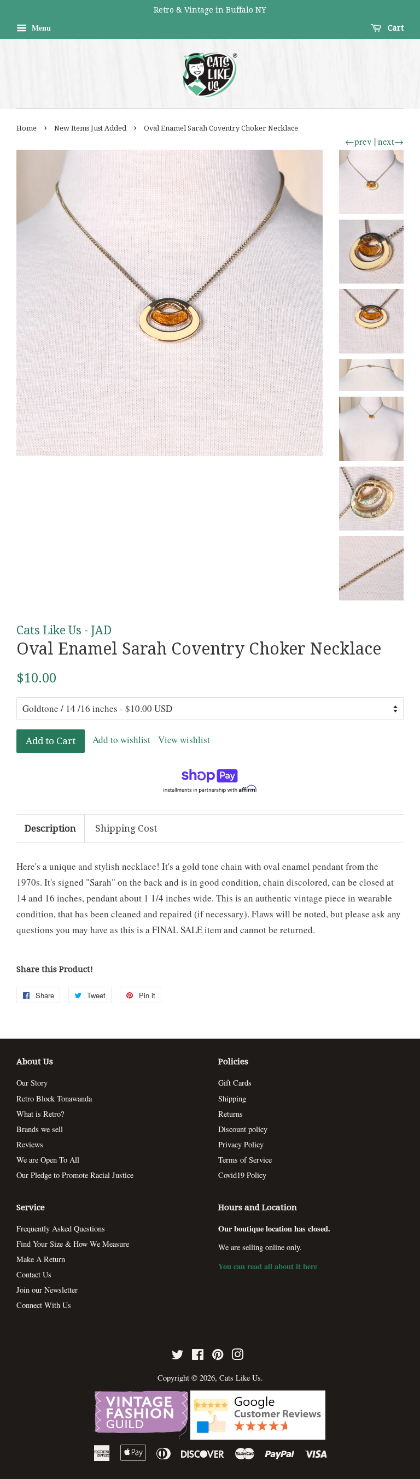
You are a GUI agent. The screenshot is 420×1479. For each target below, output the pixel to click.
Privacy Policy (241, 1144)
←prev (358, 141)
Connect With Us (43, 1305)
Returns (230, 1114)
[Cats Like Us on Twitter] (178, 1356)
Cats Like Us (240, 1377)
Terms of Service (245, 1159)
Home (26, 128)
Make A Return (40, 1259)
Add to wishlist (121, 739)
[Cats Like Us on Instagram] (237, 1356)
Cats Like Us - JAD (64, 630)
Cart (395, 27)
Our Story (32, 1082)
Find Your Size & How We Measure (72, 1244)
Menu (40, 27)
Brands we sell (39, 1129)
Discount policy (242, 1129)
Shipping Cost (126, 828)
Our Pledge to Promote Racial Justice (74, 1175)
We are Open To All (47, 1159)
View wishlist (184, 739)
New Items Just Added (90, 128)
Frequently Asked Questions (60, 1228)
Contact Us (33, 1274)
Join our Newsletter (47, 1289)
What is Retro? (40, 1114)
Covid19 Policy (242, 1175)
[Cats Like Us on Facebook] (197, 1356)
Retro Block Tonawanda (54, 1098)
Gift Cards (235, 1082)
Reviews (29, 1144)
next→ (391, 141)
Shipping (232, 1098)
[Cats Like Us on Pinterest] (218, 1356)
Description (50, 828)
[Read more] (142, 1436)
